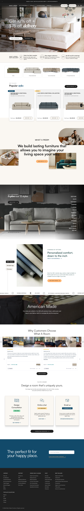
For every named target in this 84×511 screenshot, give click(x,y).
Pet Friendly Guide (33, 483)
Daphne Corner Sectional (60, 485)
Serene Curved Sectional (60, 488)
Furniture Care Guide (34, 481)
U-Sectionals (47, 483)
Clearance (47, 488)
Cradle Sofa (57, 477)
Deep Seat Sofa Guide (34, 485)
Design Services (33, 477)
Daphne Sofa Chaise (59, 475)
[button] (16, 38)
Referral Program (6, 485)
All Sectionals (47, 477)
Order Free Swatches (34, 475)
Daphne (4, 494)
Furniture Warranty (22, 483)
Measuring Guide (33, 479)
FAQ (19, 477)
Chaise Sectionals (48, 479)
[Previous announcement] (2, 1)
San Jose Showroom (7, 481)
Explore (32, 5)
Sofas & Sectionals (23, 5)
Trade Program (6, 483)
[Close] (83, 0)
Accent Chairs (47, 485)
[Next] (81, 105)
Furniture (49, 5)
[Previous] (4, 359)
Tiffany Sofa (57, 486)
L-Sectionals (47, 481)
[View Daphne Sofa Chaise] (38, 364)
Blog (4, 486)
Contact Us (20, 475)
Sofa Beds (47, 486)
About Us (5, 475)
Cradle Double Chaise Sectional (61, 481)
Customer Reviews (41, 5)
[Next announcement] (81, 1)
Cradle (4, 498)
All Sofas (46, 475)
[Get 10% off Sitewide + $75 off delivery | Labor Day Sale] (42, 1)
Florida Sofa (57, 483)
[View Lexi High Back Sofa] (74, 364)
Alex (4, 496)
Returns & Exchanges (22, 481)
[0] (81, 5)
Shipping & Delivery (22, 479)
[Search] (78, 5)
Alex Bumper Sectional (59, 479)
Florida (4, 500)
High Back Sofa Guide (34, 486)
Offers (4, 488)
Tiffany (4, 502)
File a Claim (20, 485)
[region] (42, 342)
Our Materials (6, 477)
